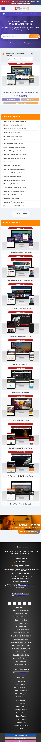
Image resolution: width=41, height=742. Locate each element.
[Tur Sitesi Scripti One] (20, 361)
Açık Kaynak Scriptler (21, 725)
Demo (31, 99)
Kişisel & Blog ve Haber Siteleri (14, 180)
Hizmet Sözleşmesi (21, 690)
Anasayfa (27, 43)
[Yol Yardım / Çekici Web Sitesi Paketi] (20, 473)
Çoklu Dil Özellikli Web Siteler (14, 202)
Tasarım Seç (21, 703)
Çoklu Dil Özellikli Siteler (21, 655)
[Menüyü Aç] (3, 8)
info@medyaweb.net (21, 566)
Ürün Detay (21, 103)
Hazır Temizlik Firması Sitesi (21, 649)
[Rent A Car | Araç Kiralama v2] (20, 501)
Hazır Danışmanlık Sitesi (21, 652)
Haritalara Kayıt (21, 722)
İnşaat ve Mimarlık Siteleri (13, 125)
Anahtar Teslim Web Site (21, 664)
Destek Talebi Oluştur (28, 531)
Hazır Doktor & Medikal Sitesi (21, 636)
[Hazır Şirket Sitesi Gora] (20, 389)
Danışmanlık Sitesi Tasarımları (14, 140)
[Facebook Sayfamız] (9, 603)
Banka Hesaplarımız (21, 687)
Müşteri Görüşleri (21, 735)
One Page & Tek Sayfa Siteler (14, 191)
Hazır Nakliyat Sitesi (21, 639)
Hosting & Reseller (21, 709)
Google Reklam (21, 716)
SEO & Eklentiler (21, 719)
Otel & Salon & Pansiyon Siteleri (15, 147)
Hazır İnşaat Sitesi (21, 626)
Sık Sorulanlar (21, 684)
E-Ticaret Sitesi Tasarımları (13, 136)
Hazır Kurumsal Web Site (21, 610)
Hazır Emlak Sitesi (21, 614)
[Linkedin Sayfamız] (24, 603)
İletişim (21, 729)
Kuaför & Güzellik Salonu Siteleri (15, 158)
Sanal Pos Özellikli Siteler (21, 658)
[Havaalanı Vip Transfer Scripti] (20, 333)
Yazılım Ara (34, 36)
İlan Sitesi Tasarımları (11, 198)
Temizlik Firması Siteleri (12, 162)
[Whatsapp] (4, 14)
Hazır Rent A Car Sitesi (20, 617)
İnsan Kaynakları (20, 738)
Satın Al (12, 99)
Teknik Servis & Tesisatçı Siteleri (15, 187)
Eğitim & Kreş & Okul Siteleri (13, 143)
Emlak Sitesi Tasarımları (12, 132)
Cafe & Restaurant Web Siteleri (14, 169)
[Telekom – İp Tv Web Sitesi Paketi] (20, 249)
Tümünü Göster (20, 214)
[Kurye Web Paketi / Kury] (20, 417)
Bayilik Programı (21, 700)
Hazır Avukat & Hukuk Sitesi (21, 645)
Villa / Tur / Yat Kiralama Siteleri (14, 195)
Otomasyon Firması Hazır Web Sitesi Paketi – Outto (20, 92)
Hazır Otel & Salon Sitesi (21, 633)
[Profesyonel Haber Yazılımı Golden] (20, 277)
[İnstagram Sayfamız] (14, 603)
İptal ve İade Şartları (21, 694)
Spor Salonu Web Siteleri (12, 176)
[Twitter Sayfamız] (19, 603)
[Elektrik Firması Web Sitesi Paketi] (20, 445)
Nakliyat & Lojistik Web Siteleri (14, 151)
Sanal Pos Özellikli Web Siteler (14, 206)
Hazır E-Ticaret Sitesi (21, 623)
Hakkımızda (21, 681)
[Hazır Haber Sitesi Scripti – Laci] (20, 305)
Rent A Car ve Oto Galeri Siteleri (15, 128)
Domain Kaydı (21, 713)
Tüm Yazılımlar (21, 661)
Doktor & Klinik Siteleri (12, 165)
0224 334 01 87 (21, 562)
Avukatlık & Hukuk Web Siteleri (14, 173)
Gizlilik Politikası (21, 697)
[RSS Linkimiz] (29, 603)
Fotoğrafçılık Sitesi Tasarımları (14, 184)
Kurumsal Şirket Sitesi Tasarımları (15, 121)
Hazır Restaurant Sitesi (21, 629)
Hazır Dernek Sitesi (21, 620)
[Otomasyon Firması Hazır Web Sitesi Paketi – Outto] (20, 76)
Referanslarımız (21, 706)
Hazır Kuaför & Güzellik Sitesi (21, 642)
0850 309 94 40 (21, 558)
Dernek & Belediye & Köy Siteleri (15, 154)
